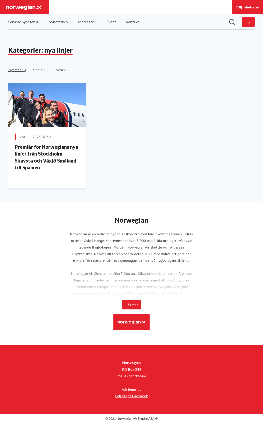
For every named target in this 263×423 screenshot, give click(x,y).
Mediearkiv (87, 22)
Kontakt (132, 22)
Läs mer (131, 304)
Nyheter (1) (17, 69)
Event (111, 22)
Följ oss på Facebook (131, 396)
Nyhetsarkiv (58, 22)
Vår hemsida (131, 389)
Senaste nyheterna (23, 22)
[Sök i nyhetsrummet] (232, 22)
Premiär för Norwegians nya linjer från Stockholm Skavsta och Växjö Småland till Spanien (46, 157)
